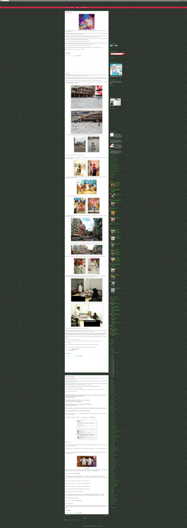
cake (111, 393)
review (111, 475)
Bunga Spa (111, 391)
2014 (112, 366)
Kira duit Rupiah (112, 439)
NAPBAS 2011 (112, 450)
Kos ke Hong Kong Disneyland (114, 171)
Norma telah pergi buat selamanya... (115, 139)
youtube (111, 502)
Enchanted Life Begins (114, 229)
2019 (112, 360)
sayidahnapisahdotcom (114, 274)
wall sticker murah (112, 499)
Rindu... (112, 326)
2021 (112, 359)
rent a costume (112, 473)
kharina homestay (112, 437)
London (111, 443)
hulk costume (112, 423)
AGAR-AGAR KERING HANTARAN (115, 303)
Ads (110, 383)
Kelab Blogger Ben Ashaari (114, 436)
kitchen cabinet (112, 440)
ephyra (111, 407)
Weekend (67, 73)
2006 (112, 376)
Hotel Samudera (112, 417)
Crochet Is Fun (112, 342)
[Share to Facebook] (68, 53)
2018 (112, 361)
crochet (111, 401)
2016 (112, 364)
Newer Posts (68, 515)
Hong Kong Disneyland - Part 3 (114, 167)
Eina (67, 350)
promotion (111, 469)
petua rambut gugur (113, 460)
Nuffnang (111, 453)
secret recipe (112, 486)
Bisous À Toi (113, 321)
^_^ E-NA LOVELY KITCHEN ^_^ (116, 309)
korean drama (112, 442)
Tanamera (111, 489)
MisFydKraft (112, 340)
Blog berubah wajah (113, 150)
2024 (112, 355)
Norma (111, 452)
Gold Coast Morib (112, 162)
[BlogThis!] (66, 53)
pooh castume (112, 466)
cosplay (111, 397)
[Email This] (66, 53)
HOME (67, 7)
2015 (112, 365)
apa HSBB (111, 387)
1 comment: (71, 55)
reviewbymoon (112, 476)
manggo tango (112, 446)
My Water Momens (113, 449)
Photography (112, 462)
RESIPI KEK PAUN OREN (114, 307)
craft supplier (112, 400)
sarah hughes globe (113, 485)
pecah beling (112, 459)
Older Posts (106, 515)
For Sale (111, 413)
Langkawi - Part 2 (112, 174)
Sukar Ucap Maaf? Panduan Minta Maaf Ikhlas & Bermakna (117, 238)
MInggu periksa (69, 12)
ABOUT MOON (72, 7)
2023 (112, 356)
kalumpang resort (112, 429)
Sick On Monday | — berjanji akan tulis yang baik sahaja (115, 189)
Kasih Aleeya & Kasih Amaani (115, 182)
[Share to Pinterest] (69, 53)
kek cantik (111, 433)
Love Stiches (112, 345)
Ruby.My (112, 257)
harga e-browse (112, 414)
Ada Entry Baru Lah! (117, 288)
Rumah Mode (112, 482)
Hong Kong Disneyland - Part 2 (114, 165)
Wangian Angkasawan (84, 7)
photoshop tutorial (112, 463)
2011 (112, 370)
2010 (112, 371)
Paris (111, 456)
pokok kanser (112, 465)
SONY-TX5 (111, 488)
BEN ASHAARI (113, 242)
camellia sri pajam (112, 394)
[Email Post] (74, 55)
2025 (112, 354)
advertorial (111, 384)
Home (87, 515)
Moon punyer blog (72, 4)
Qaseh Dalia (113, 281)
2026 (112, 350)
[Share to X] (67, 53)
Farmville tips (112, 410)
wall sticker (111, 496)
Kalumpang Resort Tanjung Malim (115, 430)
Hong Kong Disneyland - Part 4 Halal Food (116, 168)
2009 (112, 372)
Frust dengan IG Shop (70, 376)
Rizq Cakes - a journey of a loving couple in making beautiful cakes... (116, 201)
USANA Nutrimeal (112, 495)
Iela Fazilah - (69, 349)
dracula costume (112, 404)
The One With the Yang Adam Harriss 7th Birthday (118, 195)
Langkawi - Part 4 (112, 177)
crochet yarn (112, 403)
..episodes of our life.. (114, 210)
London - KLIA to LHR (113, 158)
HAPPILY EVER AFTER (114, 217)
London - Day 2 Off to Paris (114, 161)
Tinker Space (112, 343)
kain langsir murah (112, 427)
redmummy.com (112, 472)
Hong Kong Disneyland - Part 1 (114, 164)
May (112, 351)
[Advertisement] (87, 64)
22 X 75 (111, 381)
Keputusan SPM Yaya (115, 352)
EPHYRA (77, 7)
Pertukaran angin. (113, 190)
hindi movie (111, 416)
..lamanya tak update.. (118, 211)
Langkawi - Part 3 (112, 175)
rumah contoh (112, 479)
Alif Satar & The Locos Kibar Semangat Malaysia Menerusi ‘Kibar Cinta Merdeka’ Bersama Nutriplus (118, 260)
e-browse (111, 406)
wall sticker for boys (113, 498)
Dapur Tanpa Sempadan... (115, 306)
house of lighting (112, 420)
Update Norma (116, 133)
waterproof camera (112, 501)
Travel (111, 492)
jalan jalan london (112, 426)
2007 (112, 375)
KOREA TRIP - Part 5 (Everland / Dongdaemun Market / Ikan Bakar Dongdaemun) (118, 185)
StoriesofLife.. (113, 325)
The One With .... (113, 193)
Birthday (111, 390)
